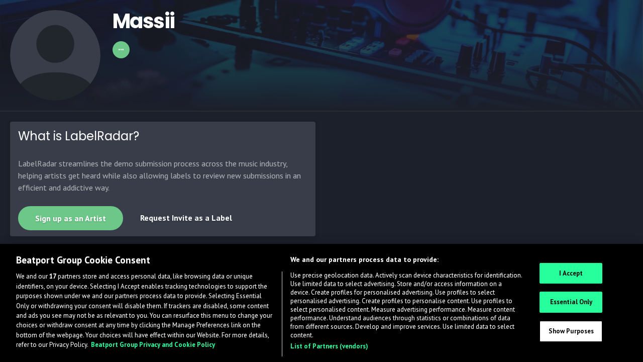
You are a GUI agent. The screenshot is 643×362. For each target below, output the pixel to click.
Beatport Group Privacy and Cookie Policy (153, 345)
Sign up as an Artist (70, 218)
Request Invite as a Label (186, 218)
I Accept (571, 273)
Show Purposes (571, 331)
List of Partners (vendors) (329, 346)
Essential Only (571, 302)
